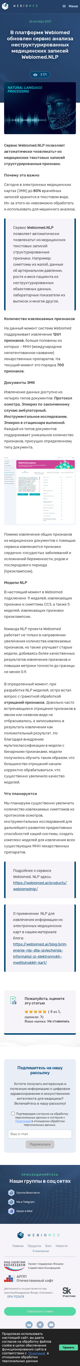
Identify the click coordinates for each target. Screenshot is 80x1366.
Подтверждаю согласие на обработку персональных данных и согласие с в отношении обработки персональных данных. (42, 1119)
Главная (18, 1246)
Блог (48, 1246)
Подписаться (40, 1144)
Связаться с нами (40, 1311)
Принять (68, 1347)
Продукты (34, 1246)
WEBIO (26, 6)
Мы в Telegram (25, 1201)
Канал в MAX (24, 1211)
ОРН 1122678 (15, 1297)
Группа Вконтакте (28, 1192)
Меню (73, 6)
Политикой (23, 1121)
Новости (62, 1246)
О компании (41, 1251)
